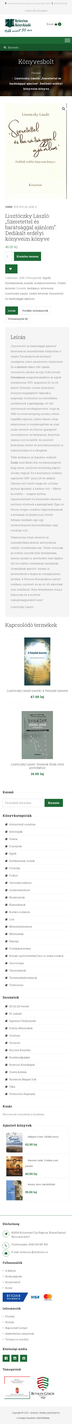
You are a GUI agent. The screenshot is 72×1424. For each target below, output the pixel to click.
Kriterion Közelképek (22, 1064)
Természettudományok (23, 977)
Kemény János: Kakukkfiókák (41, 1184)
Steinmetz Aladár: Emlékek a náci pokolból (41, 1163)
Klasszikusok (17, 904)
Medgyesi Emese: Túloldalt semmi (43, 1136)
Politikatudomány (20, 948)
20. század (15, 1013)
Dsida (14, 462)
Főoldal (36, 73)
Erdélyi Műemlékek (21, 1028)
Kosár (50, 24)
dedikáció (33, 288)
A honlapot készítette (25, 1418)
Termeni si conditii (17, 1339)
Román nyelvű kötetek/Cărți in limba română (36, 956)
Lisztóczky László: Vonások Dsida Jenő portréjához (37, 765)
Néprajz (14, 941)
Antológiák (16, 831)
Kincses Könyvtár (20, 1050)
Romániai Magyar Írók (22, 1079)
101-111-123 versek (19, 1006)
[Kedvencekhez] (11, 268)
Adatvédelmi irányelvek (19, 1333)
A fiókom (29, 10)
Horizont (14, 1042)
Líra (11, 919)
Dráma (13, 839)
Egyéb (47, 278)
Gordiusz (14, 1035)
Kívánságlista (41, 10)
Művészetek (16, 934)
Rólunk (9, 1322)
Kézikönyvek (17, 897)
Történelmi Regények (22, 1094)
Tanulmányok (17, 970)
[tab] (11, 310)
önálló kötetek (38, 293)
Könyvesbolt (12, 1282)
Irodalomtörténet (45, 283)
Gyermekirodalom (20, 882)
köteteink (47, 288)
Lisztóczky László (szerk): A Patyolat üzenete (37, 690)
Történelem (16, 985)
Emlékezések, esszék (19, 283)
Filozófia (14, 868)
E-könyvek (15, 846)
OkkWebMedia (43, 1418)
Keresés (53, 803)
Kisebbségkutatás (19, 1057)
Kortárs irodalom (19, 912)
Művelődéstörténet (20, 926)
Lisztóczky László (16, 293)
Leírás (11, 310)
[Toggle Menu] (67, 40)
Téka (12, 1086)
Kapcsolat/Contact (16, 1328)
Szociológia (16, 963)
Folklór (13, 875)
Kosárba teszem (27, 256)
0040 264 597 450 (60, 3)
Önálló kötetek (18, 1072)
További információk (35, 310)
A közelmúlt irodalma (22, 824)
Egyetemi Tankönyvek (22, 1021)
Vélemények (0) (18, 318)
